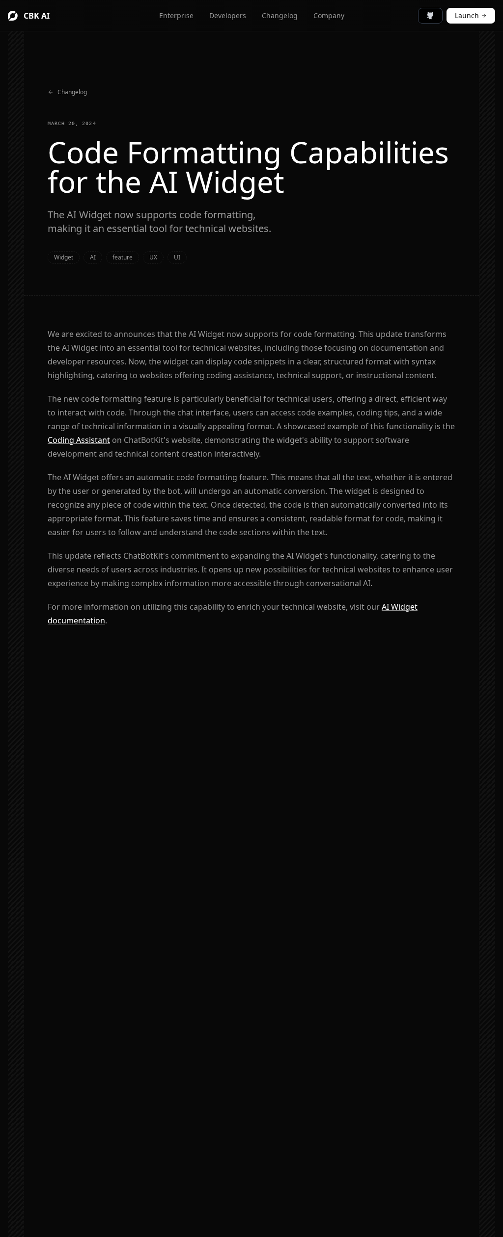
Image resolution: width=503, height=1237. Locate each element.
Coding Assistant (79, 440)
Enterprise (176, 15)
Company (328, 15)
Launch (467, 15)
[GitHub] (430, 16)
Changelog (280, 15)
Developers (227, 15)
